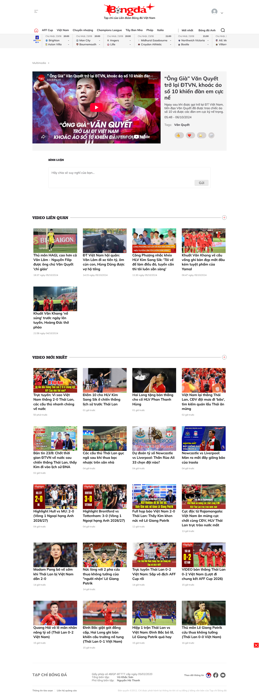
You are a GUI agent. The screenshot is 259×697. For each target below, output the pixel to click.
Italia (160, 30)
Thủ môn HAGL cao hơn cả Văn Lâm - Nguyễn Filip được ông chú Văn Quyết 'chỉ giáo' (55, 262)
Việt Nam (63, 30)
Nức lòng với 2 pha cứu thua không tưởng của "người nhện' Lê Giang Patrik (101, 576)
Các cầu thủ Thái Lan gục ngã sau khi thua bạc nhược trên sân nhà (103, 457)
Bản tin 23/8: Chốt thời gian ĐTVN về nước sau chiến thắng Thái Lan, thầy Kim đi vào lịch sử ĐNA (55, 460)
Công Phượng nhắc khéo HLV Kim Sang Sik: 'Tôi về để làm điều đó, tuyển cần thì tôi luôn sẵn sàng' (153, 262)
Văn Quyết (182, 125)
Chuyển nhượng (83, 30)
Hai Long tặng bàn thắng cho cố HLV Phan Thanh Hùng (152, 399)
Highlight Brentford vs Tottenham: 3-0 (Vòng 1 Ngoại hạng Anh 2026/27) (104, 516)
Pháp (149, 30)
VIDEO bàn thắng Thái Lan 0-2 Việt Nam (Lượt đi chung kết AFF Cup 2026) (203, 574)
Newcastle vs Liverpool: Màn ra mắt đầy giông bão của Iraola (203, 457)
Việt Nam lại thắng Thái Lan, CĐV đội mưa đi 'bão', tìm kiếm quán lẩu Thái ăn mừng (203, 402)
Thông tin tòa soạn (42, 690)
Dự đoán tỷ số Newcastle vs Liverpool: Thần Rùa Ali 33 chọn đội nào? (153, 457)
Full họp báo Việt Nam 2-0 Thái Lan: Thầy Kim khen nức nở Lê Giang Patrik (153, 516)
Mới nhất (187, 30)
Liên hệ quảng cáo (67, 690)
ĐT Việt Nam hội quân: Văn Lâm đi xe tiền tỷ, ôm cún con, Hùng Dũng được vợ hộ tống (104, 262)
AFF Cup (47, 30)
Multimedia (39, 63)
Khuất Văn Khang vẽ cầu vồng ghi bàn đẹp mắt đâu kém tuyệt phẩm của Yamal (203, 262)
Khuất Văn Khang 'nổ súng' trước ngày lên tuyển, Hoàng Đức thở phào (51, 320)
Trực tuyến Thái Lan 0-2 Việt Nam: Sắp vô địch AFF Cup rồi (154, 574)
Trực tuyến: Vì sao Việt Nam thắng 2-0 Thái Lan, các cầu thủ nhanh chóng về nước (53, 402)
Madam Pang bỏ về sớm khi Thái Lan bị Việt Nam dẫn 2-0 (53, 574)
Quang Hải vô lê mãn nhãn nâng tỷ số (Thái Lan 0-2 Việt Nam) (55, 632)
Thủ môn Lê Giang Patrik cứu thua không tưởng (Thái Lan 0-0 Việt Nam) (202, 632)
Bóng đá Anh (207, 30)
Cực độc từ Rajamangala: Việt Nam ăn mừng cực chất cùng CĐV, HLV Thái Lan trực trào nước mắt (202, 518)
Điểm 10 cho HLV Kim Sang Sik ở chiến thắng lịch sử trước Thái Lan (101, 399)
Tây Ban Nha (134, 30)
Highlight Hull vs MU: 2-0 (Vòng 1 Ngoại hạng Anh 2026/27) (53, 516)
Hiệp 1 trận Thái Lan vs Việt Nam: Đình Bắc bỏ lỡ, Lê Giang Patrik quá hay (153, 632)
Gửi (201, 183)
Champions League (109, 30)
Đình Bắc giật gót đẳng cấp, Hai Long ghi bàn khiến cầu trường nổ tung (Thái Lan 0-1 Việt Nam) (103, 634)
